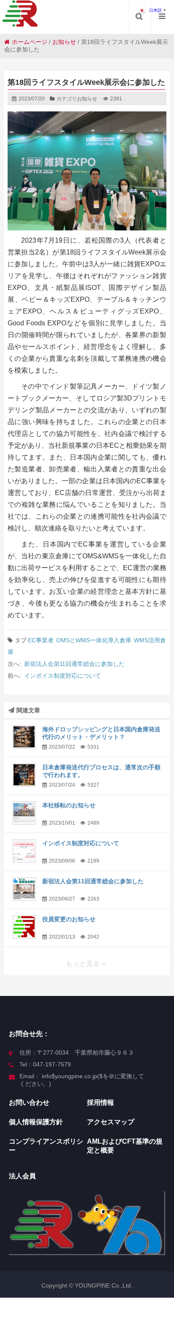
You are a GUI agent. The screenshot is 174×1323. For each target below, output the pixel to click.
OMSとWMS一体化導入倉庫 (93, 640)
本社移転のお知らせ (68, 805)
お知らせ (64, 41)
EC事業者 (41, 640)
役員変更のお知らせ (68, 919)
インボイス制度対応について (62, 675)
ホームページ (29, 41)
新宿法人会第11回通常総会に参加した (74, 663)
